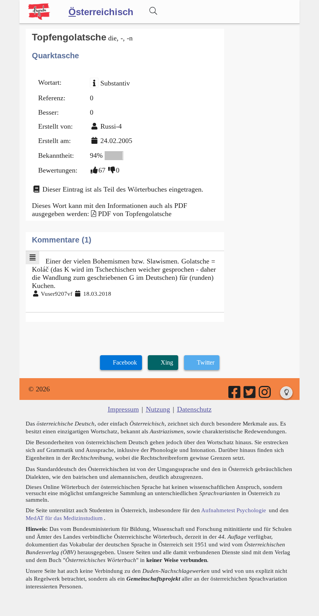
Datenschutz (194, 409)
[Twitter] (250, 395)
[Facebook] (235, 395)
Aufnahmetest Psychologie (233, 510)
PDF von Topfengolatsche (135, 214)
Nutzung (158, 409)
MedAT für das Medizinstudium (64, 518)
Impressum (123, 409)
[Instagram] (265, 395)
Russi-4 (111, 126)
